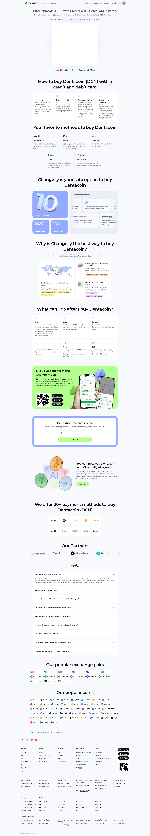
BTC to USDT (43, 801)
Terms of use (99, 752)
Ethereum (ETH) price (27, 820)
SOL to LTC (98, 810)
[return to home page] (31, 3)
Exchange (23, 752)
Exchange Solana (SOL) (27, 807)
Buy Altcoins (116, 786)
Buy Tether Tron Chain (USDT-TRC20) (82, 786)
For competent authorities (102, 758)
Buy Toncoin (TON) (63, 783)
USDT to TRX (80, 807)
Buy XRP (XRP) (43, 780)
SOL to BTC (98, 804)
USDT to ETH (80, 810)
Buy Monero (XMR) (44, 783)
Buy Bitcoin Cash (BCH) (101, 788)
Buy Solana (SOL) (44, 786)
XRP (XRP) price (43, 823)
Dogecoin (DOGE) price (64, 825)
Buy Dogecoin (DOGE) (119, 783)
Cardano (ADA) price (101, 820)
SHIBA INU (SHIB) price (119, 823)
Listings (78, 755)
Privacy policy (99, 755)
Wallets (78, 758)
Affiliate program (81, 765)
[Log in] (124, 3)
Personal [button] (43, 3)
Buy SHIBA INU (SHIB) (119, 780)
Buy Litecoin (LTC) (26, 786)
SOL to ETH (98, 807)
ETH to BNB (61, 807)
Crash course (62, 761)
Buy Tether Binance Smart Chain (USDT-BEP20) (83, 791)
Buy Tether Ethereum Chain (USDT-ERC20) (84, 781)
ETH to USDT (61, 804)
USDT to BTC (80, 801)
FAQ (59, 752)
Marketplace (24, 761)
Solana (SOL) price (81, 823)
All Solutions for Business (83, 752)
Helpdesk (60, 755)
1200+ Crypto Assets (43, 732)
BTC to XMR (42, 807)
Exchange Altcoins (26, 810)
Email (60, 433)
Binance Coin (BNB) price (83, 820)
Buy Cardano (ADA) (100, 785)
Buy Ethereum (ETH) (26, 783)
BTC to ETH (42, 804)
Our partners (43, 761)
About (41, 752)
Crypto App (24, 768)
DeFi (22, 765)
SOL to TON (98, 801)
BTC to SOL (42, 810)
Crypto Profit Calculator (27, 771)
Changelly (32, 732)
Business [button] (53, 3)
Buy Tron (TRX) (62, 780)
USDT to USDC (80, 804)
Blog (59, 758)
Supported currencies (45, 755)
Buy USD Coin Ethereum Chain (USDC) (101, 781)
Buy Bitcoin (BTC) (26, 780)
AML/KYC (97, 765)
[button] (91, 3)
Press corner (43, 758)
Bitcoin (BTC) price (44, 820)
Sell (22, 758)
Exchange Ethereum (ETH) (28, 804)
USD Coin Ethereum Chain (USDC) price (65, 821)
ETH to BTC (61, 801)
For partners (98, 761)
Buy (22, 755)
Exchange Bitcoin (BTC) (27, 801)
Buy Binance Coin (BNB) (64, 786)
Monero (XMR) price (26, 823)
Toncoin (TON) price (119, 820)
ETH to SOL (61, 810)
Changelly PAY (81, 761)
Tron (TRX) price (99, 823)
